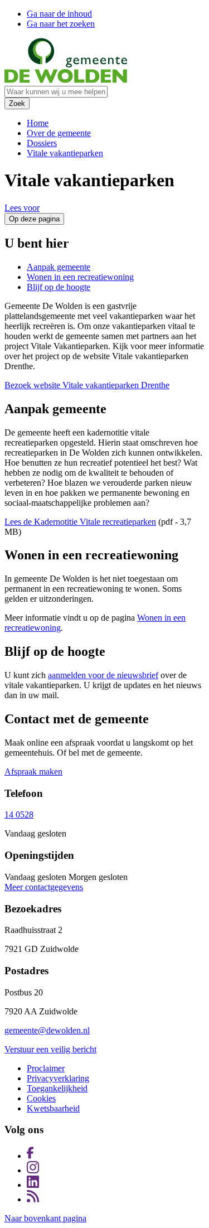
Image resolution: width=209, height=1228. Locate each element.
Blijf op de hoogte (58, 287)
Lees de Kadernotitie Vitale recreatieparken (80, 521)
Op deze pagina (34, 219)
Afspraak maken (33, 771)
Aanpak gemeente (58, 267)
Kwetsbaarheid (53, 1108)
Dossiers (42, 143)
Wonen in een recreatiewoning (80, 277)
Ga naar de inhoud (59, 13)
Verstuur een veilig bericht (50, 1049)
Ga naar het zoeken (61, 23)
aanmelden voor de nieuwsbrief (103, 675)
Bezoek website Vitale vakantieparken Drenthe (86, 385)
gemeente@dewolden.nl (47, 1030)
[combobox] (56, 92)
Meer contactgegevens (43, 887)
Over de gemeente (59, 133)
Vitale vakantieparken (65, 153)
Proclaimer (46, 1068)
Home (37, 123)
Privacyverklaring (58, 1078)
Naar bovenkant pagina (45, 1218)
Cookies (41, 1098)
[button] (22, 207)
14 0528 (18, 814)
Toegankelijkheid (57, 1088)
